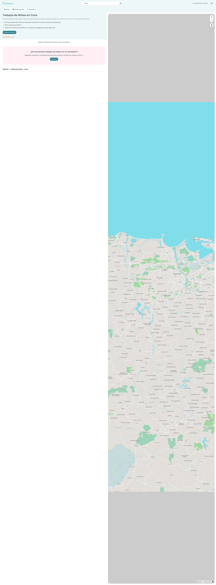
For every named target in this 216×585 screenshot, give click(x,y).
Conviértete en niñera (200, 3)
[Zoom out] (211, 20)
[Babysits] (8, 3)
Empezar (54, 59)
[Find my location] (211, 25)
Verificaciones (19, 9)
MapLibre (200, 582)
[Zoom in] (211, 17)
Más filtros (32, 9)
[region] (161, 299)
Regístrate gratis (9, 32)
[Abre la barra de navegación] (211, 3)
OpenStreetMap (207, 582)
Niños (7, 9)
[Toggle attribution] (213, 582)
